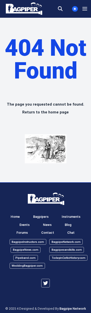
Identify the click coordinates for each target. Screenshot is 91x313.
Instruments (71, 217)
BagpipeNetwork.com (66, 241)
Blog (68, 225)
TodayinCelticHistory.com (68, 257)
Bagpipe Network (72, 308)
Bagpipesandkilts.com (67, 249)
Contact (47, 232)
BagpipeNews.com (25, 249)
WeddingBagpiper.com (27, 265)
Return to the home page (45, 112)
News (47, 225)
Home (15, 217)
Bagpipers (41, 217)
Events (24, 225)
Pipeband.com (25, 257)
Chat (71, 232)
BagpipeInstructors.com (28, 241)
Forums (22, 232)
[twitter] (45, 283)
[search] (62, 9)
